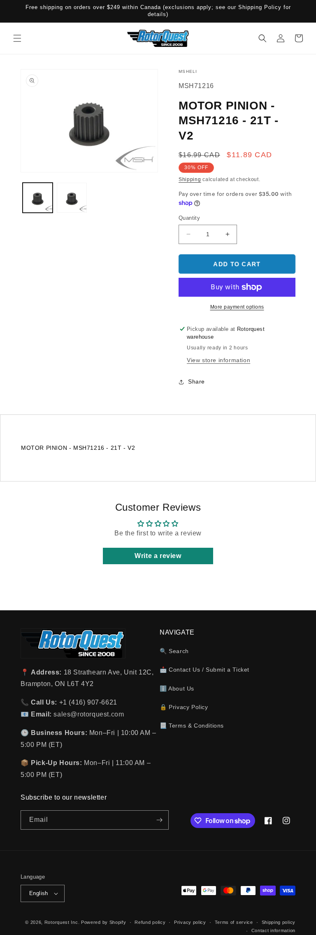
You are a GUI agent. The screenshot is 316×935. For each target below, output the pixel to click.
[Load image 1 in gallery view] (38, 198)
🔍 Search (174, 651)
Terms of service (234, 922)
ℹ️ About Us (177, 688)
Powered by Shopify (103, 922)
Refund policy (150, 922)
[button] (17, 38)
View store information (218, 360)
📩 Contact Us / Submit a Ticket (204, 669)
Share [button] (196, 381)
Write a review (158, 555)
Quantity (189, 218)
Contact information (273, 930)
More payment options (237, 307)
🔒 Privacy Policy (184, 707)
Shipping (190, 179)
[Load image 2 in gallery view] (72, 198)
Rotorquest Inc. (62, 922)
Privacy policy (190, 922)
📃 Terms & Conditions (192, 725)
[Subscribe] (159, 820)
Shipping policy (279, 922)
